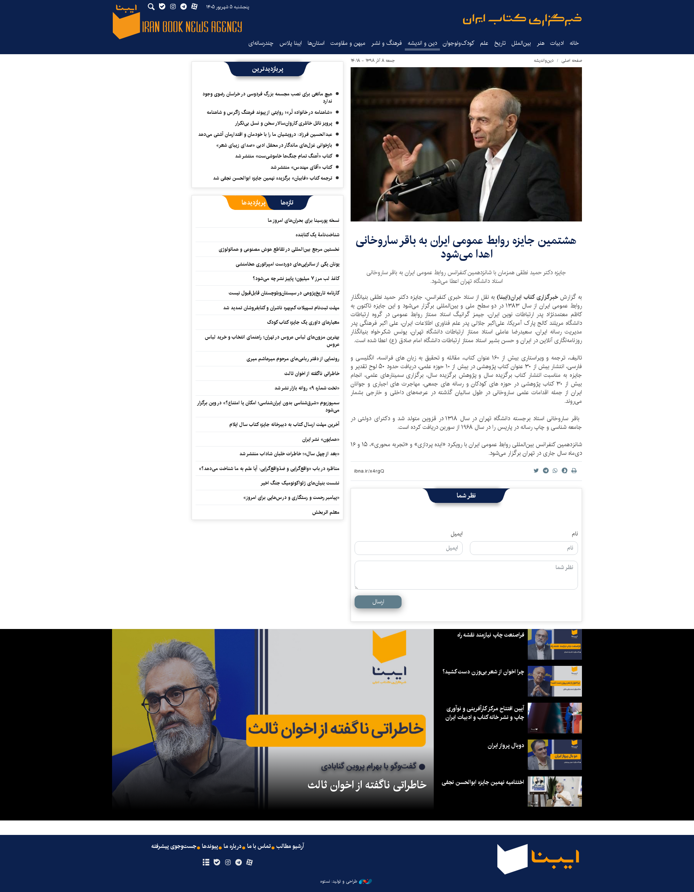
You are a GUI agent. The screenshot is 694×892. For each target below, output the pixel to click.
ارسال (378, 602)
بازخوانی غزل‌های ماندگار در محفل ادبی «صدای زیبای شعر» (274, 145)
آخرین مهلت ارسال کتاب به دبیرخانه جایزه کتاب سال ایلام (284, 424)
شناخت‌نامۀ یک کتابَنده (317, 235)
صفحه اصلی (571, 60)
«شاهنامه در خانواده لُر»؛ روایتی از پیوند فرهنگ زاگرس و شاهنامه (269, 112)
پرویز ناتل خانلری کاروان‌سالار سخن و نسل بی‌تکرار (283, 123)
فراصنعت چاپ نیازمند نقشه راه (490, 635)
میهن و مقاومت (347, 43)
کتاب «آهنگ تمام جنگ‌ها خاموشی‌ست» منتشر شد (283, 156)
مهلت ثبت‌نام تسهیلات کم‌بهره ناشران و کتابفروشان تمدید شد (281, 308)
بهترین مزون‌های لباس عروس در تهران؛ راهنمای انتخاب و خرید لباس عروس (272, 340)
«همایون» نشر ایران (320, 439)
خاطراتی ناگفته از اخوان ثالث (311, 374)
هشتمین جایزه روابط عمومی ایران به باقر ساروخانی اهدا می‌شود (466, 247)
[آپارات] (249, 862)
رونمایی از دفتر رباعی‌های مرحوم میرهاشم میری (293, 359)
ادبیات (557, 43)
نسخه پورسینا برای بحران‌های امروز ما (303, 220)
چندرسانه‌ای (261, 43)
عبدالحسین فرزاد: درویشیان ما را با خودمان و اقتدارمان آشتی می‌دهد (265, 134)
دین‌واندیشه (544, 60)
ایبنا (522, 20)
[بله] (216, 862)
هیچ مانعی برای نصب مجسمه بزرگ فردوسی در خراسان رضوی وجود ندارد (267, 97)
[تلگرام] (238, 862)
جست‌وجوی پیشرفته (173, 846)
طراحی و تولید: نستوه (338, 881)
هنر (540, 43)
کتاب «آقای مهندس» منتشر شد (301, 167)
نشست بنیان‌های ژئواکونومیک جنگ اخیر (300, 483)
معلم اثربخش (325, 512)
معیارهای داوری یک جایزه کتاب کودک (303, 322)
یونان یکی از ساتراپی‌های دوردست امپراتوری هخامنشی (287, 264)
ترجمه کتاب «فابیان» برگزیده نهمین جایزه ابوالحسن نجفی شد (272, 178)
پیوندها (210, 846)
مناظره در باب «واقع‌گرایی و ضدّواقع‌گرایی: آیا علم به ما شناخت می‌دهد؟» (269, 469)
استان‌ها (316, 43)
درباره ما (232, 846)
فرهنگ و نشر (386, 43)
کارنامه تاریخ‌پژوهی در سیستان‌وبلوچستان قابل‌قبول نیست (284, 293)
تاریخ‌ (500, 43)
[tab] (287, 202)
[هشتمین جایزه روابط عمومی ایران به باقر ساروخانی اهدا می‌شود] (466, 144)
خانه (574, 43)
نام (575, 534)
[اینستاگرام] (227, 862)
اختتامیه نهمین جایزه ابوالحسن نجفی (483, 782)
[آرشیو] (205, 862)
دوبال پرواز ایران (506, 745)
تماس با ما (259, 846)
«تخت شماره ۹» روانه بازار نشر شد (306, 388)
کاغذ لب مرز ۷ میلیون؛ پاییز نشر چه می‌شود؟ (296, 279)
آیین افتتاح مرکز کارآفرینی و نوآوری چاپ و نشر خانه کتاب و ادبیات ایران (484, 713)
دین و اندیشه (422, 43)
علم (484, 43)
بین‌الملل (521, 43)
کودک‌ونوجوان (458, 43)
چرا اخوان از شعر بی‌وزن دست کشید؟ (483, 672)
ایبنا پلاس (290, 43)
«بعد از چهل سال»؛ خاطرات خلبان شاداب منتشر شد (289, 454)
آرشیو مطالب (290, 846)
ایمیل (457, 534)
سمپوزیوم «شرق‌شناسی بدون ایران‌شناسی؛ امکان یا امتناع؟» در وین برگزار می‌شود (268, 406)
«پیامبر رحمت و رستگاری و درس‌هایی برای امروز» (290, 497)
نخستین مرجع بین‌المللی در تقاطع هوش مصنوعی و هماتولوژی (279, 249)
